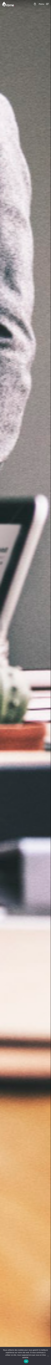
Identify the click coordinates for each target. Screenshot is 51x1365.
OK (26, 1361)
